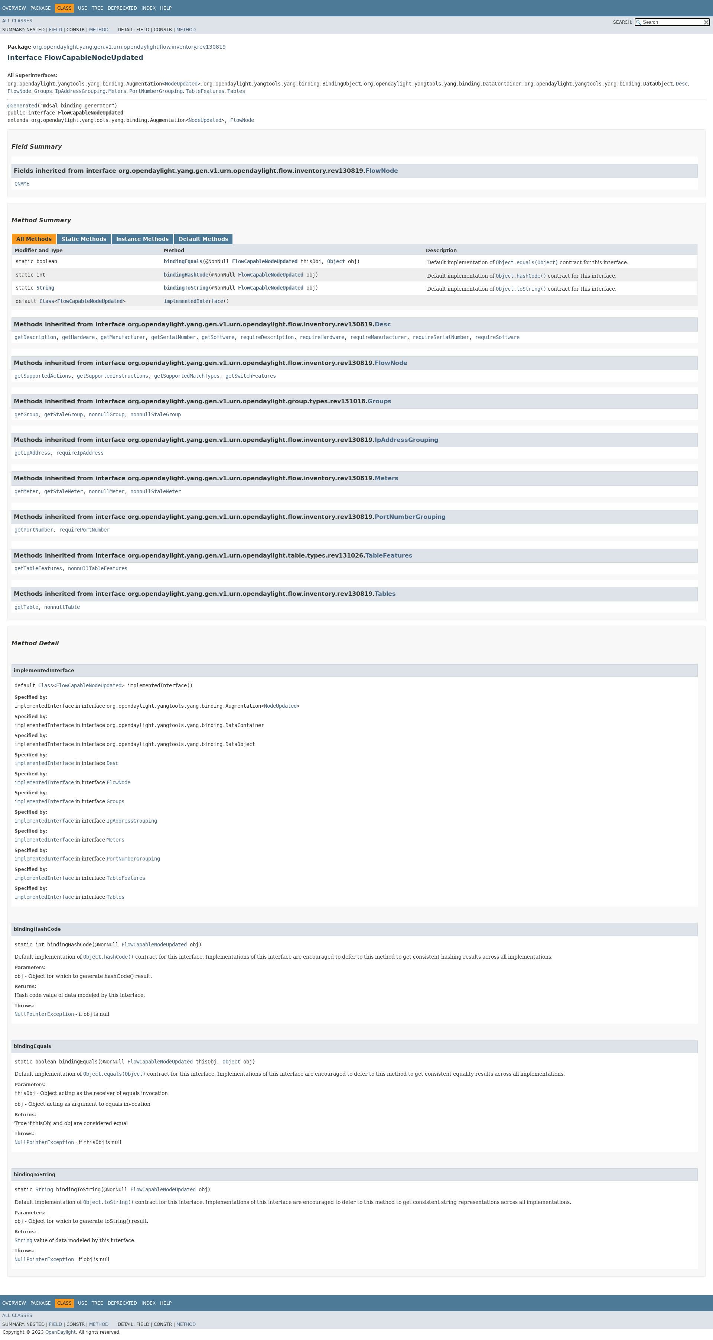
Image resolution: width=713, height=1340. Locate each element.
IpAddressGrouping (80, 91)
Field (55, 29)
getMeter (26, 491)
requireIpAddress (80, 453)
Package (40, 8)
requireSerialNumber (441, 337)
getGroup (26, 414)
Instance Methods (142, 239)
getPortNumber (33, 530)
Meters (117, 91)
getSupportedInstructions (112, 376)
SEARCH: (622, 22)
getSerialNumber (173, 337)
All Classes (17, 20)
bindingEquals (183, 261)
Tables (236, 91)
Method (98, 29)
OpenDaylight (60, 1332)
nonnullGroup (106, 414)
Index (148, 8)
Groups (43, 91)
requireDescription (267, 337)
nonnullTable (62, 607)
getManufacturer (123, 337)
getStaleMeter (63, 491)
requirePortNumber (84, 530)
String (45, 288)
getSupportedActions (42, 376)
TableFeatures (205, 91)
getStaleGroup (63, 414)
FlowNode (19, 91)
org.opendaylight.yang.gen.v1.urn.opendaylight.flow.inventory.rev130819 (129, 47)
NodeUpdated (181, 84)
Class (46, 301)
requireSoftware (497, 337)
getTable (26, 607)
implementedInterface (193, 301)
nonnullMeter (106, 491)
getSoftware (218, 337)
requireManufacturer (378, 337)
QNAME (21, 184)
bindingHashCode (186, 275)
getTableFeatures (38, 568)
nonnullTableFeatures (97, 568)
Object (336, 261)
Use (82, 8)
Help (166, 8)
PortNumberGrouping (156, 91)
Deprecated (122, 8)
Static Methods (84, 239)
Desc (682, 84)
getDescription (35, 337)
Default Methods (203, 239)
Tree (97, 8)
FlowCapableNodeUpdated (264, 261)
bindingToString (186, 288)
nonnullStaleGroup (155, 414)
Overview (14, 8)
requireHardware (322, 337)
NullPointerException (44, 1014)
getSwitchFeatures (250, 376)
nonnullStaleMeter (155, 491)
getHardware (78, 337)
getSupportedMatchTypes (186, 376)
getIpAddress (32, 453)
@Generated (22, 106)
